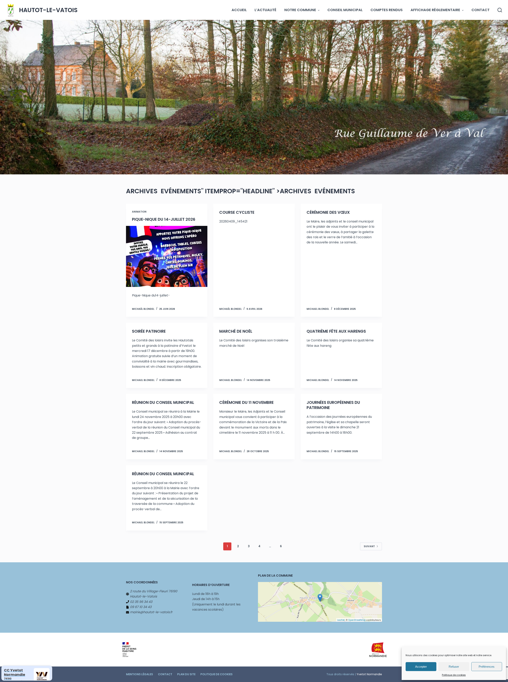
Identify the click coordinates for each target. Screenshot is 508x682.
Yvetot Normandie (369, 674)
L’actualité (265, 9)
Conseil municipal (345, 9)
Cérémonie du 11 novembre (246, 402)
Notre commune (300, 9)
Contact (480, 9)
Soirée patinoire (149, 331)
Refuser (454, 666)
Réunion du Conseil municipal (163, 402)
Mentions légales (139, 674)
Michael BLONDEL (318, 309)
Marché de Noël (235, 331)
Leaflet (341, 620)
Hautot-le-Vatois (48, 10)
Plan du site (186, 674)
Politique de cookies (454, 675)
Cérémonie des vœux (328, 212)
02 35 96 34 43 (141, 601)
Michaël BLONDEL (143, 309)
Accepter (421, 666)
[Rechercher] (499, 10)
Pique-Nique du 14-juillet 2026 (163, 219)
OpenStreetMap (357, 620)
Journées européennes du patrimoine (333, 405)
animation (139, 211)
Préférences (487, 666)
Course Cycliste (236, 212)
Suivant (369, 546)
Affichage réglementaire (435, 9)
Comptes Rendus (386, 9)
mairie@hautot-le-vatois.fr (151, 612)
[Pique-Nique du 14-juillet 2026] (166, 256)
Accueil (239, 9)
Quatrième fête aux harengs (336, 331)
